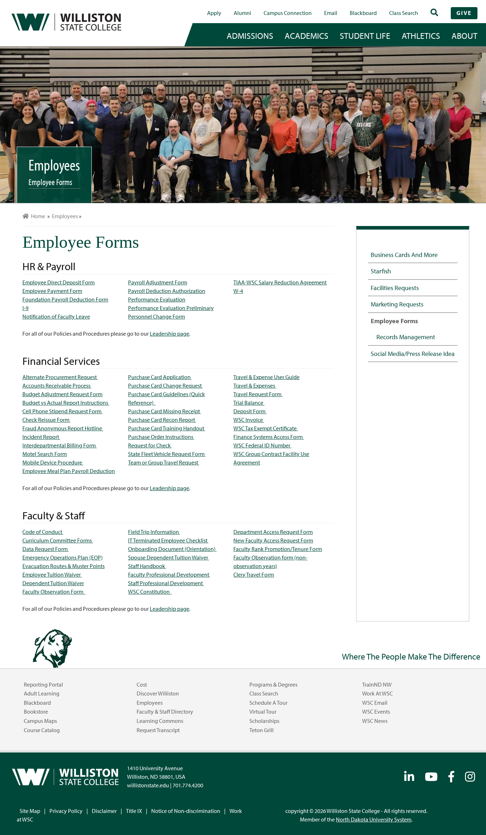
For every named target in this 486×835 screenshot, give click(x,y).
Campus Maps (40, 720)
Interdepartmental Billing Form (59, 445)
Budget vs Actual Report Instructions (65, 402)
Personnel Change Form (156, 316)
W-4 (238, 290)
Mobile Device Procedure (52, 462)
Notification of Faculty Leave (56, 316)
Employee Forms (394, 320)
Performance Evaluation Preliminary (171, 307)
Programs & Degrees (273, 684)
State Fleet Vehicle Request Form (167, 453)
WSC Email (374, 702)
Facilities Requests (395, 287)
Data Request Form (45, 548)
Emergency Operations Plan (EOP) (62, 557)
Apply (214, 12)
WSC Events (376, 711)
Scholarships (264, 720)
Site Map (30, 810)
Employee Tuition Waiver (52, 574)
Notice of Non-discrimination (185, 810)
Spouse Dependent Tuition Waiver (168, 557)
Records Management (405, 336)
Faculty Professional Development (169, 574)
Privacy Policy (66, 810)
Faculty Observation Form (53, 591)
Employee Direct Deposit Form (58, 282)
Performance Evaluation (156, 299)
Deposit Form (249, 411)
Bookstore (36, 711)
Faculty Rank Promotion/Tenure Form (277, 548)
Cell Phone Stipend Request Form (62, 411)
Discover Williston (158, 693)
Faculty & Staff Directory (165, 711)
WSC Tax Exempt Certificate (265, 428)
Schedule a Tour (268, 702)
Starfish (381, 271)
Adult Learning (41, 693)
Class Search (403, 12)
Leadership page (169, 333)
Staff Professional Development (166, 583)
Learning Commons (160, 720)
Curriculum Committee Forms (57, 540)
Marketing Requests (397, 304)
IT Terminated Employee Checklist (168, 540)
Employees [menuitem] (65, 216)
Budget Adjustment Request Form (62, 394)
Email (330, 12)
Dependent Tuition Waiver (53, 583)
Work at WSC (377, 693)
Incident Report (41, 436)
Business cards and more (404, 254)
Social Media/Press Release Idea (413, 353)
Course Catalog (42, 730)
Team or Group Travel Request (163, 462)
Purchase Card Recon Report (162, 419)
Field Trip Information (154, 531)
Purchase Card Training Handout (166, 428)
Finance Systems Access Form (268, 436)
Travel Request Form (257, 394)
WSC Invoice (248, 419)
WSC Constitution (150, 591)
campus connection (288, 12)
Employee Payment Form (52, 290)
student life (365, 35)
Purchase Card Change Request (165, 385)
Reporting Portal (43, 684)
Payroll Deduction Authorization (166, 290)
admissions (250, 35)
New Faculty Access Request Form (273, 540)
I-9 (25, 307)
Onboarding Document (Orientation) (172, 548)
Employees (150, 702)
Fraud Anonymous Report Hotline (62, 428)
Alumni (242, 12)
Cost (142, 684)
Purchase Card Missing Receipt (164, 411)
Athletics (421, 35)
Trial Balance (248, 402)
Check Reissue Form (46, 419)
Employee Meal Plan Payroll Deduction (68, 470)
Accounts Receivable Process (56, 385)
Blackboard (363, 12)
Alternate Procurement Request (60, 376)
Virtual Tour (262, 711)
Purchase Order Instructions (161, 436)
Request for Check (150, 445)
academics (306, 35)
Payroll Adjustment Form (157, 282)
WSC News (374, 720)
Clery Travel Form (253, 574)
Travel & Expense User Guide (266, 376)
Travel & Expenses (254, 385)
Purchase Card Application (160, 376)
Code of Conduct (42, 531)
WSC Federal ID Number (262, 445)
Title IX (134, 810)
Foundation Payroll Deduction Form (65, 299)
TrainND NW (377, 684)
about (464, 35)
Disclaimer (104, 810)
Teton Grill (261, 730)
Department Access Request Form (273, 531)
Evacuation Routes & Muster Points (63, 565)
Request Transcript (158, 730)
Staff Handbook (147, 565)
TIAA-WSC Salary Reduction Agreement (280, 282)
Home (37, 216)
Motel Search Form (44, 453)
